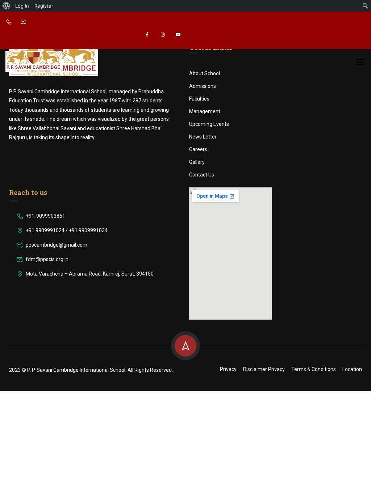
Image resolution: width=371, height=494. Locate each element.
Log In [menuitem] (22, 6)
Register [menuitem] (43, 6)
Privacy (228, 369)
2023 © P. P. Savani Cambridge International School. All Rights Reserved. (91, 370)
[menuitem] (6, 6)
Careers (198, 149)
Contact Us (201, 175)
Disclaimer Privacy (264, 369)
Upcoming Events (209, 124)
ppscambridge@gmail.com (56, 245)
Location (352, 369)
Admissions (202, 86)
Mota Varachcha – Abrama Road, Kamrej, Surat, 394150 (90, 274)
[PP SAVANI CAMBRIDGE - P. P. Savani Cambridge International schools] (33, 61)
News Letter (203, 137)
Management (204, 111)
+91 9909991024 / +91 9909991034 (67, 230)
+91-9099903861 (45, 216)
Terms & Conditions (313, 369)
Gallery (197, 162)
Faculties (199, 99)
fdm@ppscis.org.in (47, 259)
